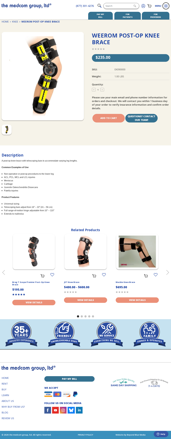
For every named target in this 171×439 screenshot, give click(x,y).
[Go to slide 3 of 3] (85, 316)
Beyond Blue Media (136, 434)
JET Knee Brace (71, 282)
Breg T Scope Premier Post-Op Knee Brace (31, 283)
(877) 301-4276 (85, 6)
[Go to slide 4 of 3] (89, 316)
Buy (4, 389)
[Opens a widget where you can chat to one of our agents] (161, 434)
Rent (5, 383)
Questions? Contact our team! (141, 118)
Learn (5, 395)
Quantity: (97, 84)
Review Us (8, 418)
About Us (8, 401)
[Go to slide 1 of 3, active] (78, 316)
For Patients (128, 15)
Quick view (34, 249)
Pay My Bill (100, 15)
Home (5, 378)
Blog (5, 412)
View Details (34, 302)
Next (167, 272)
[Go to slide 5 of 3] (93, 316)
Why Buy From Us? (13, 406)
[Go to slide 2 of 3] (82, 316)
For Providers (155, 15)
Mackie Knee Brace (125, 282)
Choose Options (34, 255)
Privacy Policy (85, 434)
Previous (3, 272)
